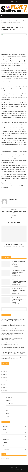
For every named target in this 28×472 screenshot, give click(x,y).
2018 (4, 394)
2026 (4, 368)
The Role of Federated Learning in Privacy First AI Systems (18, 290)
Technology (15, 446)
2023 (4, 377)
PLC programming (5, 458)
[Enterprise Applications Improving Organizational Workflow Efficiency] (14, 234)
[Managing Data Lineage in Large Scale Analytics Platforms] (5, 264)
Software (15, 442)
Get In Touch (14, 1)
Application (10, 20)
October (7, 400)
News (15, 436)
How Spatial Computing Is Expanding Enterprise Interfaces (18, 272)
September (8, 404)
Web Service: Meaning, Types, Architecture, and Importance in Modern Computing (12, 329)
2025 (4, 371)
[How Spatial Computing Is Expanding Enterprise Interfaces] (5, 273)
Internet (15, 432)
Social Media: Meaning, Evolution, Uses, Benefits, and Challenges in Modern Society (19, 300)
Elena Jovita (8, 31)
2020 (4, 387)
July (6, 410)
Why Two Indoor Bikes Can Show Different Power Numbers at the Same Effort (12, 320)
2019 (4, 390)
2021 (4, 384)
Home (2, 20)
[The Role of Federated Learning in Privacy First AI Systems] (5, 291)
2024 (4, 374)
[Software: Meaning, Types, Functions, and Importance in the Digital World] (5, 282)
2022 (4, 381)
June (7, 413)
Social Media (15, 439)
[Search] (26, 16)
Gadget (15, 429)
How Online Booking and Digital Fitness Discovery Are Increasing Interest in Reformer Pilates (13, 324)
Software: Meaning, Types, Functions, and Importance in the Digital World (19, 281)
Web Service (15, 449)
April (7, 417)
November (8, 397)
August (7, 407)
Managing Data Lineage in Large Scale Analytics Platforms (18, 263)
